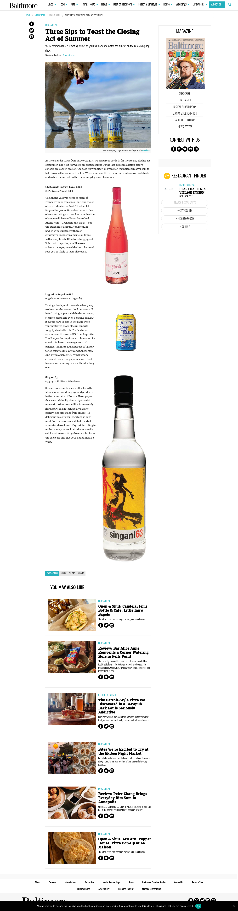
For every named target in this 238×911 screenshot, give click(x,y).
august (63, 573)
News (104, 4)
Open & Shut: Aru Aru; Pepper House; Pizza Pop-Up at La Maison (124, 843)
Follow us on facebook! (173, 149)
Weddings (181, 4)
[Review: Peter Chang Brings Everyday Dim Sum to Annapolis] (72, 803)
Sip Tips (72, 573)
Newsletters (185, 127)
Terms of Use (197, 882)
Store (131, 882)
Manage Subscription (185, 113)
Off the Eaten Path (107, 695)
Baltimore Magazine (23, 5)
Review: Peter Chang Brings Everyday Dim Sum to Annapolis (122, 798)
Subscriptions (70, 882)
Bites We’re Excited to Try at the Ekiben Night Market (123, 751)
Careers (52, 882)
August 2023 (40, 16)
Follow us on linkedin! (190, 149)
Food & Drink (54, 16)
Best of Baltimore (122, 4)
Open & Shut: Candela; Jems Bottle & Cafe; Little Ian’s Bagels (122, 610)
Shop (50, 4)
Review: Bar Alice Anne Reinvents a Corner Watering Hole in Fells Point (123, 652)
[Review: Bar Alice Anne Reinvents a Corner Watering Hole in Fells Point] (72, 657)
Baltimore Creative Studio (153, 882)
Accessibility (103, 889)
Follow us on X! (179, 149)
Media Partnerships (111, 882)
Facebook (146, 150)
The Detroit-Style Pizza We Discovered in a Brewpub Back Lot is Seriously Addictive (121, 706)
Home (166, 4)
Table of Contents (184, 120)
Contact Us (178, 882)
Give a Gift (185, 100)
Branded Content (125, 889)
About (37, 882)
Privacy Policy (83, 889)
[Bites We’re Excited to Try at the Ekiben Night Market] (72, 758)
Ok (198, 906)
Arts (73, 4)
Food (62, 4)
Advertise (89, 882)
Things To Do (88, 4)
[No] (234, 906)
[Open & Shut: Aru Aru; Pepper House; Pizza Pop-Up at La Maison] (72, 848)
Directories (198, 4)
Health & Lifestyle (147, 4)
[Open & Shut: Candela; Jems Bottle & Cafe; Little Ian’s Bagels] (72, 615)
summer (81, 573)
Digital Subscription (184, 107)
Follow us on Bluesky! (184, 149)
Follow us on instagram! (196, 149)
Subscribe (216, 4)
